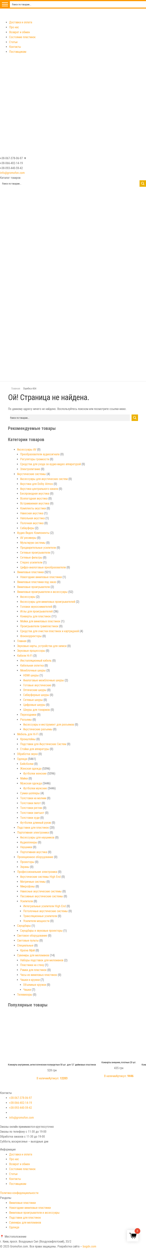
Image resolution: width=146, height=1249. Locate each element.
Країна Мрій (27, 950)
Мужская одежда (31, 783)
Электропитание (30, 469)
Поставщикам (17, 52)
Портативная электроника (33, 832)
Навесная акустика (31, 513)
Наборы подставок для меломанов (41, 960)
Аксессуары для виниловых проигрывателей (47, 602)
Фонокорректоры (31, 636)
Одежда (22, 759)
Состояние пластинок (22, 37)
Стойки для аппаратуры (34, 749)
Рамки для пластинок (33, 970)
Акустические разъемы (37, 729)
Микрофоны (27, 886)
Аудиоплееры (28, 842)
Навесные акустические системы (41, 891)
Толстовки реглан (31, 808)
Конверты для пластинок (35, 616)
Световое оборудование (32, 935)
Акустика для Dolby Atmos (36, 484)
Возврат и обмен (19, 32)
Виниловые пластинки (30, 572)
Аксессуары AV (26, 449)
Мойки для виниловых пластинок (40, 621)
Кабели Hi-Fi (25, 655)
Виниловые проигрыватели (33, 587)
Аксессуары (27, 597)
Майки (24, 778)
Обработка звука (27, 754)
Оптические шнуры (34, 690)
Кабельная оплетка (32, 665)
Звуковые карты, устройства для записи (42, 646)
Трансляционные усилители (40, 916)
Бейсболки (26, 764)
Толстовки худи (30, 818)
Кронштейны (28, 739)
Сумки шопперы (30, 793)
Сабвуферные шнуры (36, 695)
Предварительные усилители (38, 547)
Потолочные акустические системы (45, 911)
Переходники (28, 714)
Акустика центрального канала (39, 489)
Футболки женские (35, 773)
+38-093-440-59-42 (20, 1108)
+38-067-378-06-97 (20, 1098)
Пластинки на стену (32, 965)
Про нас (14, 27)
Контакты (15, 47)
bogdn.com (89, 1246)
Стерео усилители (31, 562)
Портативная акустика (33, 852)
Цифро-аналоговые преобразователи (43, 567)
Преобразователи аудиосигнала (40, 454)
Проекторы (27, 862)
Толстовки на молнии (33, 798)
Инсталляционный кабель (36, 660)
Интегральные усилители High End (44, 906)
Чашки (27, 989)
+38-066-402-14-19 (20, 1103)
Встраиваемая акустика (34, 503)
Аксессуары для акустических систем (44, 479)
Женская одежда (30, 768)
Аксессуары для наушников (37, 837)
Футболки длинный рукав (35, 822)
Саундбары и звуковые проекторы (41, 930)
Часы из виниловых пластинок (38, 975)
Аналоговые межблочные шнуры (43, 680)
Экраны (24, 867)
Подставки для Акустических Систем (43, 744)
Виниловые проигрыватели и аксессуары (42, 592)
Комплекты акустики (33, 508)
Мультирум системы (32, 543)
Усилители (26, 901)
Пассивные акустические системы (41, 896)
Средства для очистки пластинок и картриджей (49, 631)
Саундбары (24, 925)
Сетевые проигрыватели (35, 552)
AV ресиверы (28, 538)
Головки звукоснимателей (36, 606)
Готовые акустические (37, 685)
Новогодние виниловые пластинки (41, 577)
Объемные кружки (34, 985)
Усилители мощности (36, 921)
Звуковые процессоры (31, 650)
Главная (15, 388)
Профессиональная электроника (37, 872)
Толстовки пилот (30, 803)
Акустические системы (31, 474)
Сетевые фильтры (31, 557)
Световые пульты (28, 940)
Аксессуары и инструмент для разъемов (48, 724)
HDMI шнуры (31, 675)
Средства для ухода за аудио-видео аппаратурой (50, 464)
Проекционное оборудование (35, 857)
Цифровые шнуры (34, 705)
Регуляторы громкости (34, 459)
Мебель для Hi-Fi (28, 734)
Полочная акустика (32, 523)
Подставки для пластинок (33, 827)
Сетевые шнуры (33, 700)
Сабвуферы (27, 528)
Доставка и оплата (20, 22)
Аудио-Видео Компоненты (33, 533)
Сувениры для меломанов (33, 955)
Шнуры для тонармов (36, 710)
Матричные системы (33, 881)
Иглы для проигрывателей (36, 611)
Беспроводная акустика (34, 493)
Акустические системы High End (40, 877)
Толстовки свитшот (32, 813)
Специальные (25, 945)
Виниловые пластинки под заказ (36, 582)
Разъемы (26, 719)
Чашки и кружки (30, 980)
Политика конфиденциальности (19, 1193)
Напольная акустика (32, 518)
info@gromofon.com (12, 173)
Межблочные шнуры (33, 670)
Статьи (13, 42)
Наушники (26, 847)
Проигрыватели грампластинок (39, 626)
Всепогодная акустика (34, 498)
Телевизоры (24, 994)
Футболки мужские (35, 788)
